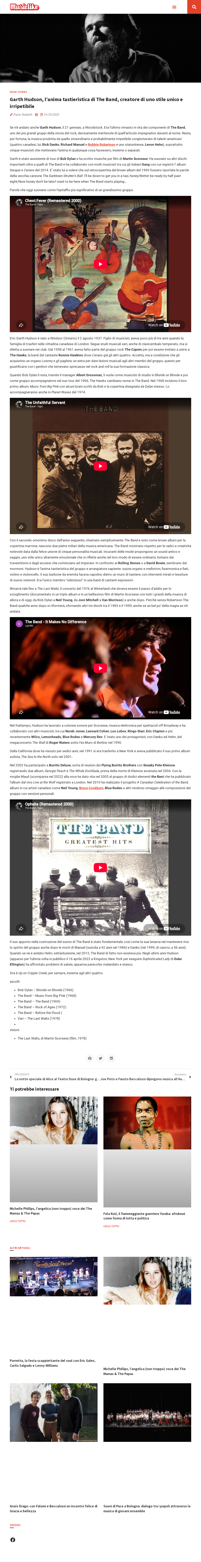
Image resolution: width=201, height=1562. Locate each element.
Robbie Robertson (101, 145)
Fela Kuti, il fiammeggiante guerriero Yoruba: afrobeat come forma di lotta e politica (144, 1215)
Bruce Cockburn (91, 788)
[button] (174, 7)
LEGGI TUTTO (18, 1221)
